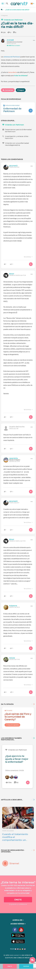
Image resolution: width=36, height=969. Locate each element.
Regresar (5, 15)
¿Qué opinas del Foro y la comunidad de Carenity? (18, 716)
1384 (10, 782)
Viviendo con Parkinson (13, 20)
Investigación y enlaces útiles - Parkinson (17, 137)
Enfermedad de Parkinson (12, 110)
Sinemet (14, 863)
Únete (18, 899)
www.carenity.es (16, 955)
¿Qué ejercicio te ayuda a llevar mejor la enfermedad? (16, 759)
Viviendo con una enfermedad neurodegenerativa (17, 144)
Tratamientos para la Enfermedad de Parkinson (18, 131)
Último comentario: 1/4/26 (14, 770)
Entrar (26, 966)
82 (17, 782)
